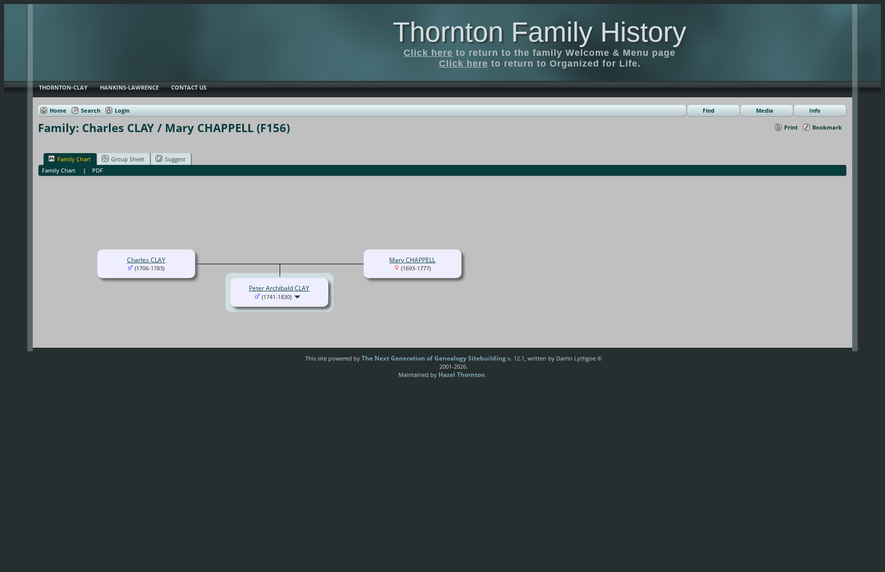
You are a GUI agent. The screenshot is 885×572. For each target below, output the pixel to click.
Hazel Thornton (461, 374)
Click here (428, 53)
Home (58, 110)
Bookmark (827, 127)
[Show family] (298, 296)
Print (791, 127)
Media (764, 110)
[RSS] (288, 362)
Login (122, 110)
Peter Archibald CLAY (279, 288)
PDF (97, 170)
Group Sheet (127, 159)
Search (90, 110)
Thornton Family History (539, 31)
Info (814, 110)
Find (708, 110)
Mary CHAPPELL (412, 260)
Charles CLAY (146, 260)
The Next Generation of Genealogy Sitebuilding (434, 358)
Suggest (175, 159)
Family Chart (74, 159)
